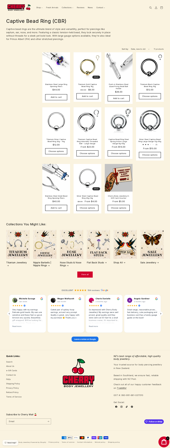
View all (85, 274)
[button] (150, 7)
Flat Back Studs (95, 262)
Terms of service (68, 442)
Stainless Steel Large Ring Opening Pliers (56, 85)
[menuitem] (39, 7)
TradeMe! (121, 388)
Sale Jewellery (148, 262)
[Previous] (9, 314)
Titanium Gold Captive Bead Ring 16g (87, 85)
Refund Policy (12, 392)
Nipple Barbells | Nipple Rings (42, 264)
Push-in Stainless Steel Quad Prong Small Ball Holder (118, 86)
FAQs (8, 379)
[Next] (161, 314)
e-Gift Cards (11, 370)
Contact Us (11, 375)
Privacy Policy (12, 388)
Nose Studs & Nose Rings (70, 264)
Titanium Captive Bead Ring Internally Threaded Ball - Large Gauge (87, 141)
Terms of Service (14, 397)
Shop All (118, 262)
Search (9, 362)
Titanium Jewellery (16, 262)
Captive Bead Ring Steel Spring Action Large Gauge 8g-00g (119, 141)
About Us (10, 366)
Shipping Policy (13, 384)
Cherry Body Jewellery (21, 442)
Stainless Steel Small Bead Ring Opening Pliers (56, 197)
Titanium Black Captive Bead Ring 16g (150, 85)
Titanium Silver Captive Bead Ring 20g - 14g (56, 140)
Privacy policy (54, 442)
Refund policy (100, 442)
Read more (16, 326)
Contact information (84, 442)
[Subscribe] (48, 421)
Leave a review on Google (85, 339)
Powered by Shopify (38, 442)
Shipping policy (114, 442)
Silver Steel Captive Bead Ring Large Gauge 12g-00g (150, 140)
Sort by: (125, 49)
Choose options (150, 96)
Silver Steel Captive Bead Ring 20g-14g (87, 197)
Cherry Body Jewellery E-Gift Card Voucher (118, 197)
